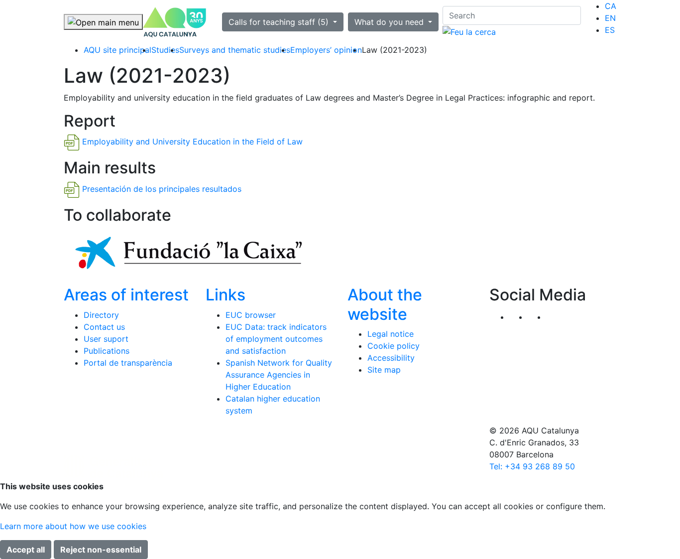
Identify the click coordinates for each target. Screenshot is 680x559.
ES (610, 30)
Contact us (104, 327)
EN (610, 18)
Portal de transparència (128, 363)
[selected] (174, 22)
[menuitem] (610, 6)
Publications (106, 351)
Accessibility (391, 358)
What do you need (390, 22)
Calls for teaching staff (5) (279, 22)
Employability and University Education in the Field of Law (192, 142)
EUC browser (251, 315)
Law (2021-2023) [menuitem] (394, 50)
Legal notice (390, 334)
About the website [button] (384, 304)
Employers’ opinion (326, 50)
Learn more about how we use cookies (73, 526)
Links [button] (225, 294)
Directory (101, 315)
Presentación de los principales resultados (161, 189)
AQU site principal (117, 50)
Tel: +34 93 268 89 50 (532, 466)
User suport (106, 339)
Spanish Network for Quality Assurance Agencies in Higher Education (279, 375)
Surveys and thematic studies (234, 50)
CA (610, 6)
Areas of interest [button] (126, 294)
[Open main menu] (103, 22)
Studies (165, 50)
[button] (555, 317)
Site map (384, 370)
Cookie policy (393, 346)
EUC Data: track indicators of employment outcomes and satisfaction (276, 339)
